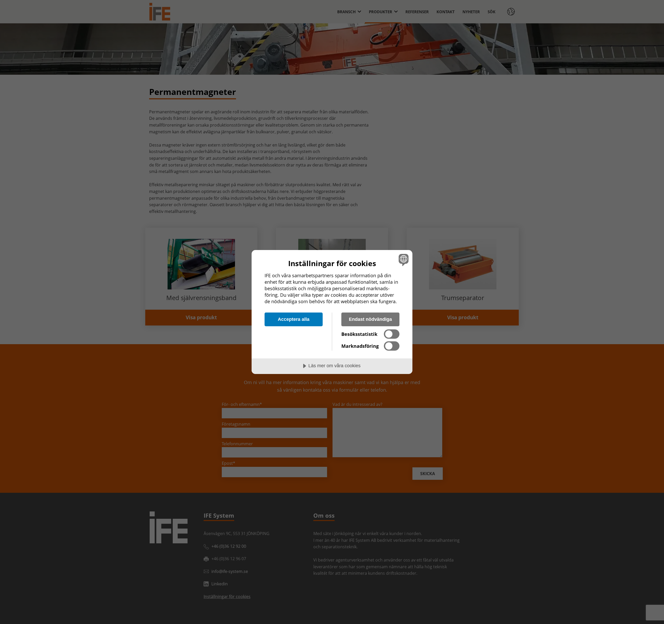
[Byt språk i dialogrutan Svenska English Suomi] (402, 259)
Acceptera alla (293, 319)
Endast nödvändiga (370, 319)
